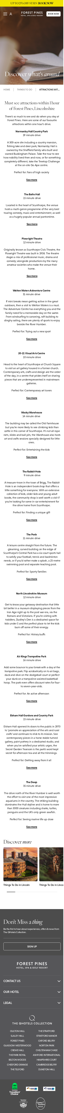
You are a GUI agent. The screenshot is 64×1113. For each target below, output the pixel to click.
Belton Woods (17, 1059)
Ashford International (46, 1055)
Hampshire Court (47, 1059)
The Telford (17, 1069)
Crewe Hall (17, 1050)
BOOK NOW (51, 15)
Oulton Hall (17, 1031)
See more (31, 179)
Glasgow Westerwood (17, 1045)
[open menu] (5, 15)
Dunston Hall (46, 1069)
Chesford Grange (17, 1064)
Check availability (41, 1107)
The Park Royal (17, 1055)
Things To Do (24, 89)
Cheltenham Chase (47, 1050)
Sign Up (32, 946)
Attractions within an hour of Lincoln (49, 89)
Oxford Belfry (46, 1040)
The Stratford (46, 1031)
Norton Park (46, 1045)
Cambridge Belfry (46, 1064)
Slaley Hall (17, 1035)
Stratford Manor (46, 1035)
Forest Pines (17, 1040)
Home (6, 89)
